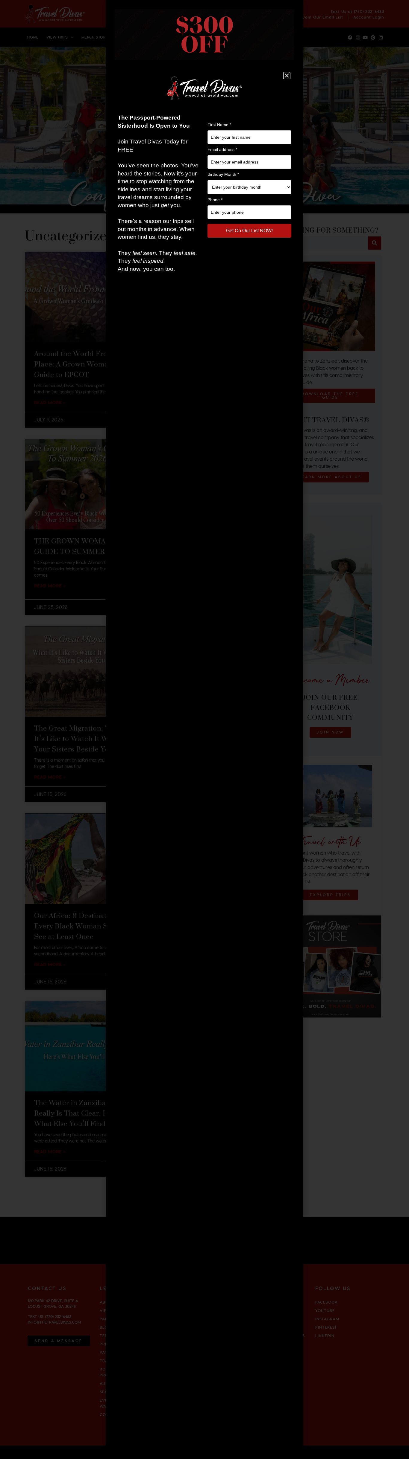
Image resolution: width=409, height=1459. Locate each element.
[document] (204, 729)
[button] (287, 75)
